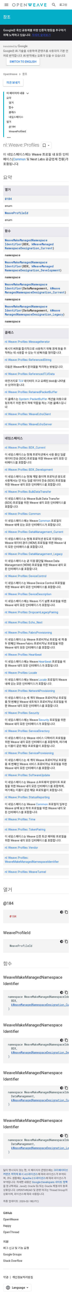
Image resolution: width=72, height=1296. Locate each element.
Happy (7, 1225)
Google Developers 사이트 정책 (50, 1182)
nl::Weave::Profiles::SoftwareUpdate (27, 775)
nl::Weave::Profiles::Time (20, 819)
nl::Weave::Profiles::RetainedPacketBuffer (31, 392)
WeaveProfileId (16, 213)
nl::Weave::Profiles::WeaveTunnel (25, 871)
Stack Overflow (12, 1260)
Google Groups (12, 1254)
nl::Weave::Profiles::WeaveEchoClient (28, 414)
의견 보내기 (13, 82)
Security (44, 720)
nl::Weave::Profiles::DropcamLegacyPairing (31, 612)
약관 (5, 1277)
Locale (43, 679)
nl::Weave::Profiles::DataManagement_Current (34, 532)
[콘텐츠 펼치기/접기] (27, 93)
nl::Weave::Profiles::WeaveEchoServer (28, 424)
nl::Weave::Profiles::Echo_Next (23, 622)
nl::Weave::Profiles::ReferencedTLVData (30, 374)
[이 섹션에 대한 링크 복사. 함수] (16, 964)
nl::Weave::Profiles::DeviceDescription (28, 594)
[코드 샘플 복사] (66, 912)
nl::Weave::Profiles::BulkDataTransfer (28, 491)
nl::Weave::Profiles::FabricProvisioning (28, 632)
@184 (8, 199)
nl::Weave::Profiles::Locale (21, 672)
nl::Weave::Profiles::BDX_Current (25, 447)
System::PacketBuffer (33, 399)
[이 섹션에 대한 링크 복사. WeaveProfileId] (34, 933)
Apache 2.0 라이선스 (34, 1178)
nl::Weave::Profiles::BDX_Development (29, 469)
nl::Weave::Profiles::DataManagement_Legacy (34, 554)
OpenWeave (10, 74)
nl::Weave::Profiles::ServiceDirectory (27, 731)
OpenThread (11, 1232)
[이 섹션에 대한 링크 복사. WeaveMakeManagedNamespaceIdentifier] (23, 984)
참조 (6, 17)
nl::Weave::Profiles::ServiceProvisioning (29, 753)
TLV (20, 381)
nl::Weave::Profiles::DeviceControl (25, 576)
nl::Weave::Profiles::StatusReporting (27, 797)
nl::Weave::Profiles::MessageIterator (27, 341)
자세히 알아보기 (41, 35)
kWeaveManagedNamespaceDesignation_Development (32, 268)
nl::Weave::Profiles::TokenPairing (25, 829)
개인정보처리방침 (22, 1277)
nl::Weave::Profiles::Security (22, 713)
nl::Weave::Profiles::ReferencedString (28, 359)
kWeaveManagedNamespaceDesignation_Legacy (34, 312)
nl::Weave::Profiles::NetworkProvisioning (30, 690)
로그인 (63, 4)
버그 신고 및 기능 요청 (16, 1248)
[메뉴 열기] (6, 5)
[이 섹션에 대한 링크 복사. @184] (17, 903)
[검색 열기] (53, 4)
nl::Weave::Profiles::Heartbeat (23, 654)
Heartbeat (45, 661)
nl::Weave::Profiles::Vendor (21, 847)
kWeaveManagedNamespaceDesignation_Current (29, 246)
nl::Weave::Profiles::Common (23, 513)
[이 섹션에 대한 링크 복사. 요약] (16, 178)
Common (19, 159)
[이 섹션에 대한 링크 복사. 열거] (16, 890)
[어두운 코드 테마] (61, 912)
